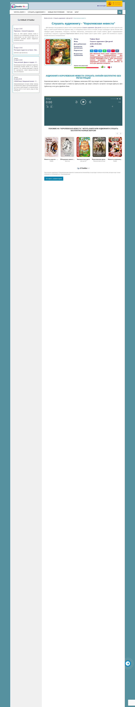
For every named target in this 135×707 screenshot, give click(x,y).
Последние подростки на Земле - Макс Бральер (26, 50)
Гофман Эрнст (95, 39)
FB (96, 51)
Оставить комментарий (54, 178)
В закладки (102, 6)
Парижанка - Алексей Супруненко (24, 31)
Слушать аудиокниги (88, 27)
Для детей (98, 27)
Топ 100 (69, 12)
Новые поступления (56, 12)
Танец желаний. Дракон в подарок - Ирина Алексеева (26, 62)
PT (113, 51)
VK (117, 51)
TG (92, 51)
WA (104, 51)
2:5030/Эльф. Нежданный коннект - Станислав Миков (26, 81)
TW (100, 51)
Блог (77, 12)
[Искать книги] (119, 12)
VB (109, 51)
